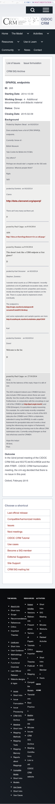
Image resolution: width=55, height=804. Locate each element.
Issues (10, 525)
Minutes (30, 727)
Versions (31, 612)
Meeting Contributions (30, 751)
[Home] (20, 21)
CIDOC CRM (46, 21)
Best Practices (30, 706)
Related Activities (43, 641)
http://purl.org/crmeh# (33, 404)
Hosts (42, 678)
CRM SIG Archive (30, 739)
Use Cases (18, 795)
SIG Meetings (43, 616)
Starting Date (12, 93)
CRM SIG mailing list (18, 569)
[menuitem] (5, 33)
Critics (13, 626)
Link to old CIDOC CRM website (30, 768)
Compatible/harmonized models (24, 519)
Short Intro (15, 610)
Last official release (17, 512)
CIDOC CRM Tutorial (18, 538)
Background (12, 119)
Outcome (10, 454)
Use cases (12, 544)
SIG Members (43, 669)
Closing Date (12, 113)
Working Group (13, 99)
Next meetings (14, 531)
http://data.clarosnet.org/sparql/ (23, 201)
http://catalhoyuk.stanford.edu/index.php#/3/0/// (25, 319)
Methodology (16, 654)
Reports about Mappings (17, 761)
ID (6, 88)
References (16, 622)
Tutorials (14, 658)
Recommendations (19, 618)
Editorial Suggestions (18, 556)
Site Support (13, 563)
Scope (13, 614)
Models (16, 782)
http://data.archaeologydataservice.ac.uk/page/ (25, 237)
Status (8, 108)
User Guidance (17, 650)
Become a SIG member (19, 550)
